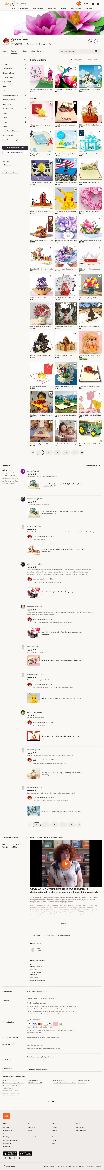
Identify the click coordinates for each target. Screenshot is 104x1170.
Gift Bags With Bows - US (10, 1088)
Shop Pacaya (82, 1083)
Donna (29, 526)
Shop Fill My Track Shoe (9, 1085)
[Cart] (97, 3)
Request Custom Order (16, 147)
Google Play (25, 1153)
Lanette (29, 787)
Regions (98, 1166)
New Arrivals (24, 8)
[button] (90, 41)
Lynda (29, 750)
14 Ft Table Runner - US (35, 1083)
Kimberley (30, 674)
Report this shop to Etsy (10, 173)
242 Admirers (6, 165)
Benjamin (30, 499)
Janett (29, 712)
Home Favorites (38, 8)
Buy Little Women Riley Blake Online (64, 1083)
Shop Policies (36, 51)
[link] (32, 452)
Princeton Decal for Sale (10, 1096)
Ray (28, 646)
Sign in (86, 3)
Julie (34, 536)
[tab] (15, 59)
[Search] (78, 3)
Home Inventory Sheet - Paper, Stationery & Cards (12, 1099)
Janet (29, 471)
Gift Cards (89, 8)
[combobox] (44, 3)
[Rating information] (12, 44)
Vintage (63, 8)
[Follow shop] (96, 41)
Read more (64, 923)
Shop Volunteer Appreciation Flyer (13, 1083)
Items (4, 51)
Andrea (29, 606)
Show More (52, 1102)
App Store (10, 1153)
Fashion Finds (52, 8)
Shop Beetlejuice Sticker (10, 1090)
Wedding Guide (76, 8)
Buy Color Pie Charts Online (11, 1093)
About (24, 51)
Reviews (14, 51)
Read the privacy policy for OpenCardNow (40, 1057)
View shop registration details (38, 1069)
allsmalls (29, 564)
